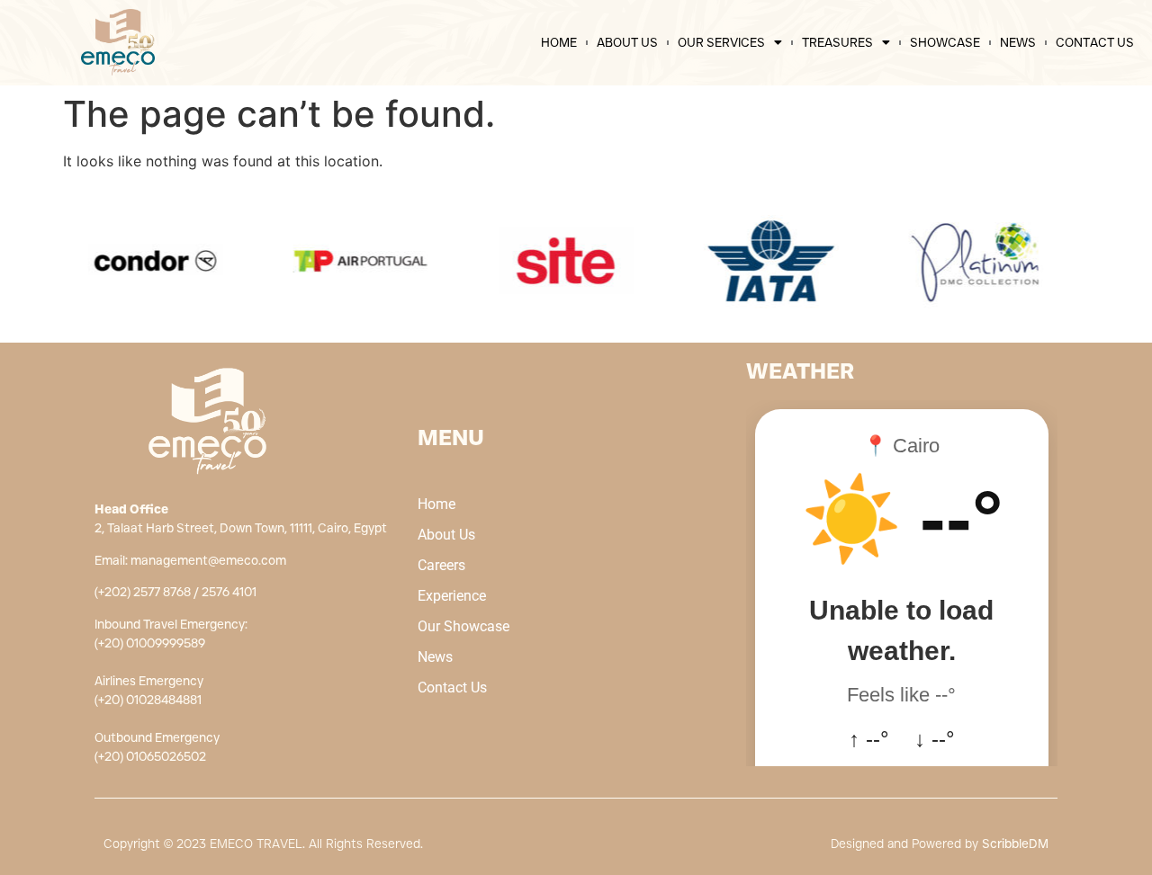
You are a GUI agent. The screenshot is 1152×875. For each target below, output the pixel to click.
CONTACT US (1095, 42)
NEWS (1018, 42)
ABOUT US (627, 42)
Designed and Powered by (939, 843)
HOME (559, 42)
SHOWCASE (945, 42)
